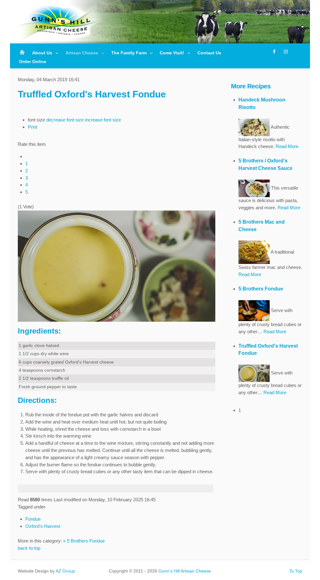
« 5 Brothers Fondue (84, 540)
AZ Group (65, 570)
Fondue (33, 519)
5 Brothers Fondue (260, 288)
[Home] (23, 53)
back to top (29, 548)
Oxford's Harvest (42, 526)
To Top (295, 570)
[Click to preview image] (116, 265)
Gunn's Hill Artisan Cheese (184, 570)
